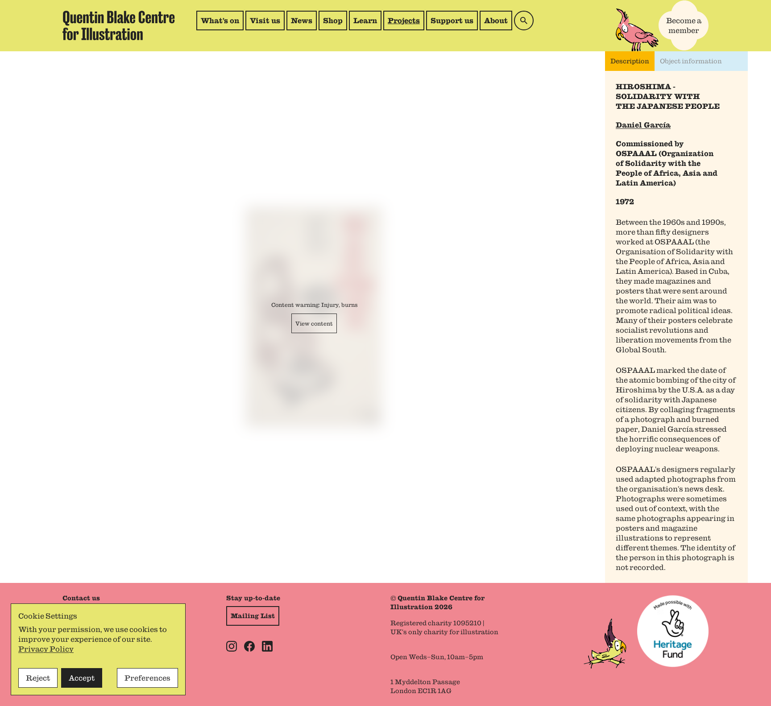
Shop (335, 23)
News (301, 21)
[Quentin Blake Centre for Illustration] (118, 26)
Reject (38, 678)
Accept (82, 678)
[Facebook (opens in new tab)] (249, 646)
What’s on (220, 21)
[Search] (524, 20)
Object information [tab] (691, 61)
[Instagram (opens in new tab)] (231, 646)
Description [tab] (629, 61)
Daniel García (643, 125)
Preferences (147, 678)
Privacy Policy (46, 649)
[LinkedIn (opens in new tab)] (267, 646)
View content (314, 323)
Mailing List (253, 615)
